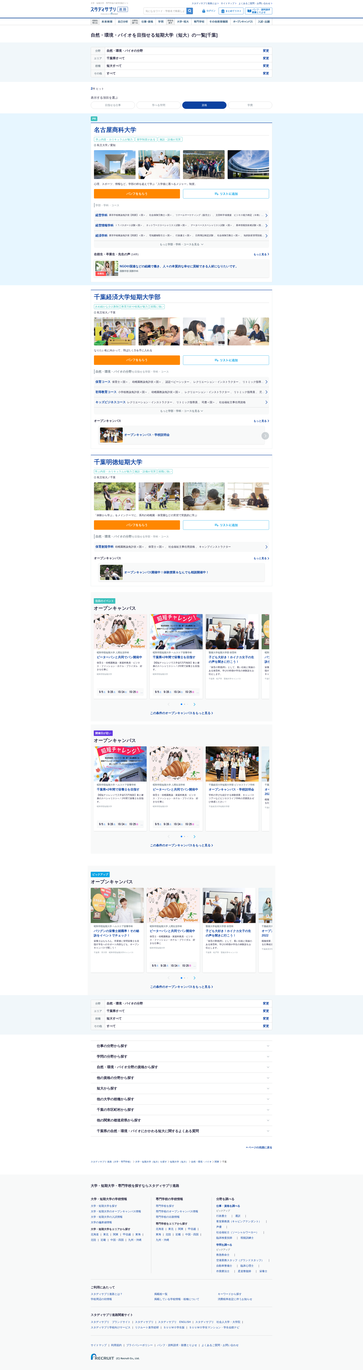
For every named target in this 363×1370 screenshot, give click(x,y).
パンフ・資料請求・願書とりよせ (177, 1345)
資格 (204, 105)
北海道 (95, 1234)
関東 (217, 1161)
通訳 (237, 1215)
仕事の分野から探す (112, 1046)
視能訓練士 (247, 1237)
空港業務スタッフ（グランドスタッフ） (240, 1260)
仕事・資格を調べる (228, 1205)
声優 (219, 1226)
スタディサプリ (144, 1321)
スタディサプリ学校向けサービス (110, 1327)
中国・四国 (117, 1239)
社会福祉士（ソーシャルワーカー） (237, 1232)
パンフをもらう (137, 193)
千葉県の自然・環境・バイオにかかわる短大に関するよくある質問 (148, 1131)
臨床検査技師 (224, 1237)
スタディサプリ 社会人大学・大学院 (217, 1321)
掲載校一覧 (161, 1293)
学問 (161, 21)
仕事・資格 (147, 21)
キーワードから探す (230, 1293)
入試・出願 (263, 21)
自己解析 (123, 21)
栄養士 (263, 1271)
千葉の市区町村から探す (115, 1110)
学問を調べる (224, 1244)
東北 (106, 1234)
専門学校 (199, 21)
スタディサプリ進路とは (204, 3)
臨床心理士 (247, 1265)
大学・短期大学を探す (104, 1205)
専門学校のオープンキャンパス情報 (177, 1211)
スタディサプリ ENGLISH (174, 1321)
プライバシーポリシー (139, 1345)
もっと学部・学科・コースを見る (180, 244)
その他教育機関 (218, 21)
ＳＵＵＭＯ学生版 (174, 1327)
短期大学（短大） (179, 1161)
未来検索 (107, 21)
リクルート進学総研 (147, 1327)
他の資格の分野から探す (115, 1078)
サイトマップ (227, 3)
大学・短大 (183, 21)
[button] (265, 436)
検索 (189, 11)
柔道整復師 (244, 1271)
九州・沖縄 (134, 1239)
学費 (250, 105)
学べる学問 (158, 105)
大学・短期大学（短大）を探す (151, 1161)
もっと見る (261, 254)
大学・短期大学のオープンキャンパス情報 (116, 1211)
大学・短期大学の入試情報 (107, 1216)
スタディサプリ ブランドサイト (110, 1321)
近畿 (103, 1239)
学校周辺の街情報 (101, 1299)
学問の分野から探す (112, 1056)
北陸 (93, 1239)
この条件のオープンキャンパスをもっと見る (180, 713)
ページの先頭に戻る (260, 1147)
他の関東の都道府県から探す (119, 1120)
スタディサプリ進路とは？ (107, 1293)
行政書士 (221, 1215)
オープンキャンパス (242, 21)
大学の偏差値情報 (101, 1222)
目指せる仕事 (113, 105)
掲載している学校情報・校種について (176, 1299)
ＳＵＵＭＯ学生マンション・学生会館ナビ (214, 1327)
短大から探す (107, 1088)
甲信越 (127, 1234)
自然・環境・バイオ (201, 1161)
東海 (138, 1234)
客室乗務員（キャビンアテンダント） (238, 1221)
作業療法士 (223, 1271)
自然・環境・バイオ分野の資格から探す (127, 1067)
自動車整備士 (224, 1265)
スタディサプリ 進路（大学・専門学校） (111, 1161)
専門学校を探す (165, 1205)
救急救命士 (223, 1254)
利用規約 (116, 1345)
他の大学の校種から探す (115, 1099)
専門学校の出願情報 (168, 1216)
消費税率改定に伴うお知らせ (235, 1299)
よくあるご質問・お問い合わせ (254, 3)
